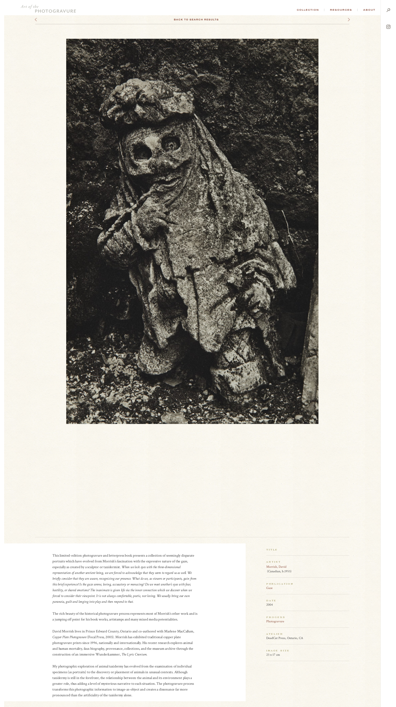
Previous (43, 19)
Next (345, 19)
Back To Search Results (196, 19)
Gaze (269, 588)
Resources (341, 10)
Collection (308, 10)
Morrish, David (276, 567)
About (369, 10)
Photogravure (275, 621)
